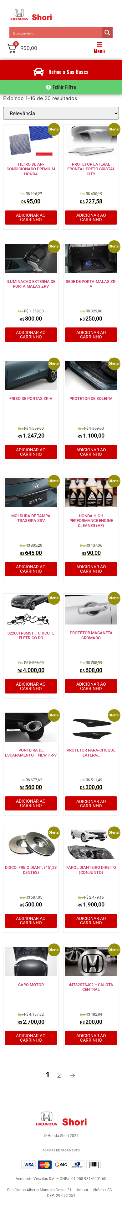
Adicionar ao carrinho (31, 217)
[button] (61, 87)
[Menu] (99, 44)
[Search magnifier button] (107, 32)
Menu (99, 51)
